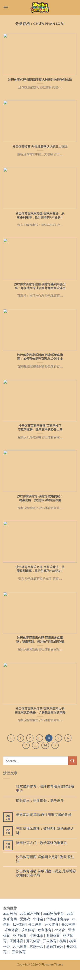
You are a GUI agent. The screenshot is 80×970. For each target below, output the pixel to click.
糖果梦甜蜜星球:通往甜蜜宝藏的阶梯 (43, 814)
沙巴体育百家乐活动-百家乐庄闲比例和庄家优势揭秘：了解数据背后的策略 (40, 710)
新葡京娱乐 (54, 946)
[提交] (72, 760)
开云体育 (35, 924)
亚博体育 (20, 935)
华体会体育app (57, 919)
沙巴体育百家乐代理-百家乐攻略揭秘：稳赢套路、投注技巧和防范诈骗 (40, 639)
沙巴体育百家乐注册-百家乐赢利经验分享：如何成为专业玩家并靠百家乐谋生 (40, 286)
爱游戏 (25, 919)
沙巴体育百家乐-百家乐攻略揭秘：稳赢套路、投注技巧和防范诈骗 (40, 498)
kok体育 (19, 924)
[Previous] (11, 738)
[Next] (55, 745)
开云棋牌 (68, 924)
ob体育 (59, 930)
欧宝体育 (44, 930)
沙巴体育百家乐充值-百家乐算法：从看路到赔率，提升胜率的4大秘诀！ (40, 215)
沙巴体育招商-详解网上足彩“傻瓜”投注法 (45, 859)
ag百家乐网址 (30, 913)
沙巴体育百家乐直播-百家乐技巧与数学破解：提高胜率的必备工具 (40, 427)
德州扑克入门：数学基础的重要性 (41, 842)
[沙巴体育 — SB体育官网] (40, 7)
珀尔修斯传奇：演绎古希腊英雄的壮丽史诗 (45, 788)
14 (45, 745)
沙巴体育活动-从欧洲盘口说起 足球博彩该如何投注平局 (46, 873)
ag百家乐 (10, 913)
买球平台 (36, 946)
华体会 (38, 919)
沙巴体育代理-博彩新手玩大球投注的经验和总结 (40, 79)
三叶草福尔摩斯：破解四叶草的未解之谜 (45, 830)
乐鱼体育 (11, 930)
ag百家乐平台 (53, 913)
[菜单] (5, 7)
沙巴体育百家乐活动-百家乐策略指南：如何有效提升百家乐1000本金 (40, 356)
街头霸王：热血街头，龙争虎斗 (40, 800)
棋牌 (63, 941)
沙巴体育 (20, 946)
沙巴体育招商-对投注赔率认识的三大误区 (40, 146)
